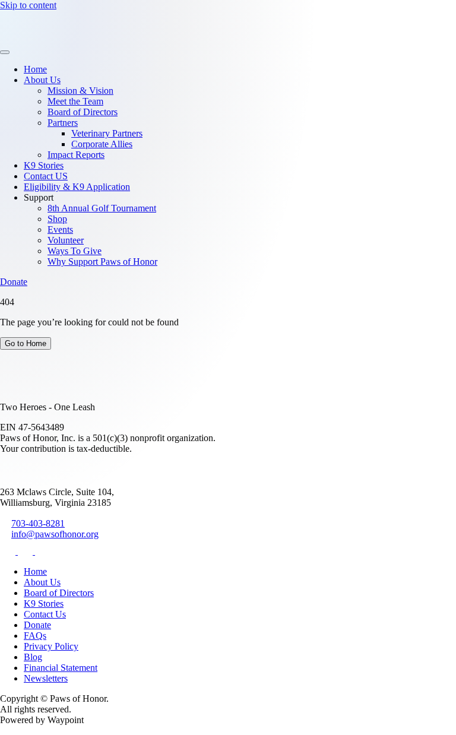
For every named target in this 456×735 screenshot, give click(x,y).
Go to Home (25, 343)
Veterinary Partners (106, 133)
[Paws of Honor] (37, 38)
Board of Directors (83, 112)
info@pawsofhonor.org (55, 534)
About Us (42, 80)
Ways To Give (75, 251)
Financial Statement (60, 668)
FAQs (35, 636)
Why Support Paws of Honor (102, 261)
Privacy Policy (51, 646)
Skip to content (28, 5)
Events (60, 229)
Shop (57, 219)
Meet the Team (75, 101)
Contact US (46, 176)
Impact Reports (76, 155)
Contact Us (45, 614)
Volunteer (66, 240)
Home (35, 69)
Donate (13, 282)
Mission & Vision (80, 90)
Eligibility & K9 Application (77, 187)
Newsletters (46, 678)
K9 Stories (44, 165)
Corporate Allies (101, 144)
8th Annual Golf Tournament (102, 208)
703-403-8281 (38, 523)
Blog (33, 657)
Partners (63, 123)
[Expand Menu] (5, 52)
